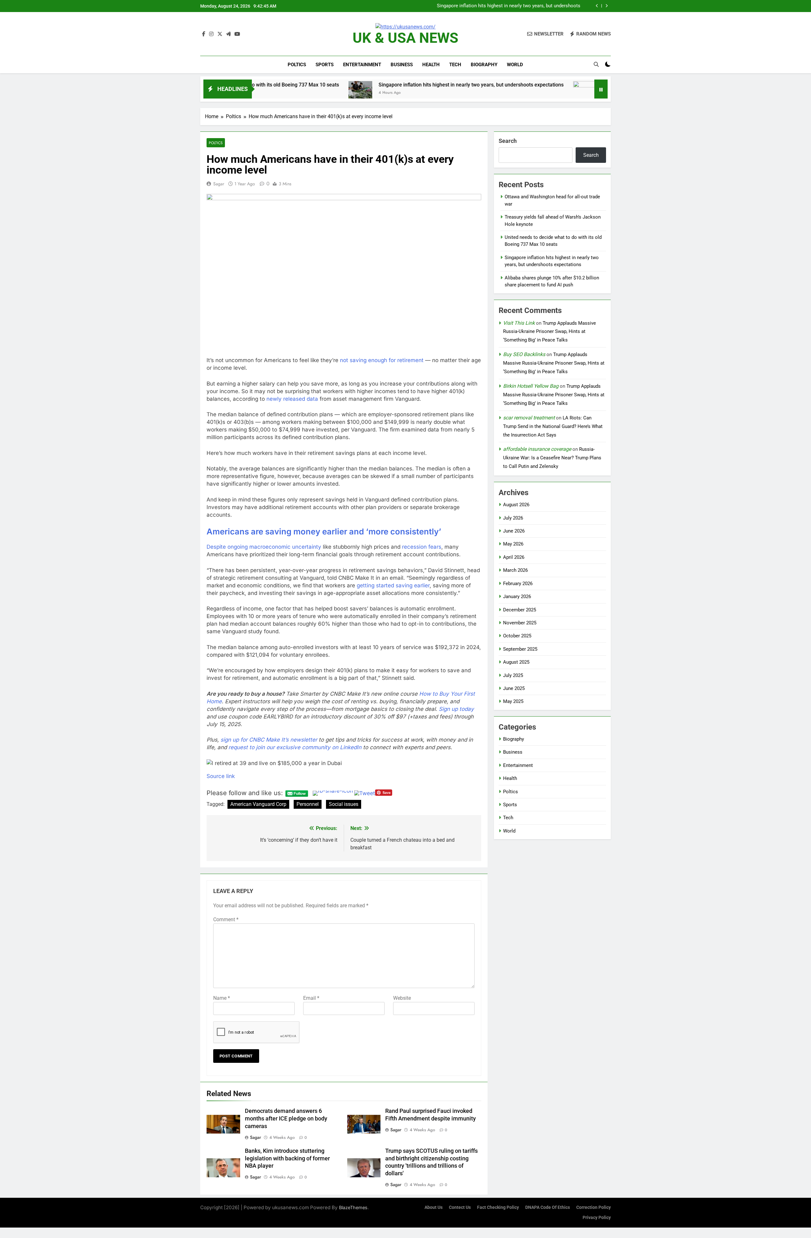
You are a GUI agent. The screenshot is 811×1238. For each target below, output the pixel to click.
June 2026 (514, 531)
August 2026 (516, 504)
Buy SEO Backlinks (524, 354)
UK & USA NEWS (405, 37)
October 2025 (517, 636)
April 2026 (513, 557)
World (515, 64)
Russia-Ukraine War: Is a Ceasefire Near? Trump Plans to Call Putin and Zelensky (552, 457)
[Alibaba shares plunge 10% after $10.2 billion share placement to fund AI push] (531, 93)
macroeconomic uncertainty (285, 547)
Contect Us (460, 1207)
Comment (226, 919)
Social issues (343, 804)
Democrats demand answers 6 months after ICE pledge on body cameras (286, 1118)
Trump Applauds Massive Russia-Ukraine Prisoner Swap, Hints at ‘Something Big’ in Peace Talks (549, 331)
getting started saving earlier (393, 585)
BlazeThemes (353, 1207)
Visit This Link (519, 323)
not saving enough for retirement (382, 360)
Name (221, 998)
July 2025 (513, 675)
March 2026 (515, 570)
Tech (455, 64)
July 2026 (513, 518)
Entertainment (362, 64)
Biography (484, 64)
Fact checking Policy (498, 1207)
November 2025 (519, 623)
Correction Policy (593, 1207)
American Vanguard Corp (258, 804)
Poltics (297, 64)
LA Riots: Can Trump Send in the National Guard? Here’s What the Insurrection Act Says (553, 426)
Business (402, 64)
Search (508, 140)
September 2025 (520, 649)
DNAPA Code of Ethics (547, 1207)
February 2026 (518, 583)
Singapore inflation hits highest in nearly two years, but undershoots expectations (508, 6)
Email (311, 998)
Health (431, 64)
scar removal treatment (529, 418)
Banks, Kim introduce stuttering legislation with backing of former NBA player (287, 1158)
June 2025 (514, 688)
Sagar (218, 184)
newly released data (292, 399)
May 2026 (513, 544)
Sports (325, 64)
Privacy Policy (597, 1217)
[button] (344, 763)
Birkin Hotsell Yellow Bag (531, 386)
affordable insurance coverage (537, 449)
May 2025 (513, 701)
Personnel (308, 804)
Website (402, 998)
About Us (434, 1207)
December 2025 (519, 610)
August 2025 (516, 662)
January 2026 (517, 596)
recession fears (421, 547)
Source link (221, 776)
